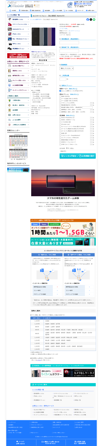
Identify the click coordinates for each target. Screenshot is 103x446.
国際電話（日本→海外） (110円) (71, 109)
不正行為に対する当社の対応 (82, 424)
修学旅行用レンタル (80, 412)
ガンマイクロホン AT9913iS (70, 137)
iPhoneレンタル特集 (80, 414)
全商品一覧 (77, 400)
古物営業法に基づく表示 (37, 427)
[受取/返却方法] (35, 10)
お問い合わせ (78, 427)
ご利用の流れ (34, 422)
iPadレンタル (38, 396)
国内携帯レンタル (39, 393)
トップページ (12, 422)
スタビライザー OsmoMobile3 (70, 135)
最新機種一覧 (58, 400)
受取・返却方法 (57, 422)
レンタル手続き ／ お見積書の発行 (79, 156)
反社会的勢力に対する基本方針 (61, 424)
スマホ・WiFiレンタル (58, 432)
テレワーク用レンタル (60, 412)
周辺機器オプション (39, 400)
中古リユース (34, 432)
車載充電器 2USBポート (68, 140)
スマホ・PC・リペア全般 (15, 432)
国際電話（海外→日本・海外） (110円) (73, 112)
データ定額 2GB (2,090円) (69, 98)
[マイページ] (79, 10)
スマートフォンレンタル (61, 393)
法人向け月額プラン (39, 409)
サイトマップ (56, 427)
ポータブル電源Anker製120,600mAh (72, 128)
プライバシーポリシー (36, 424)
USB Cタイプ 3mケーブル (69, 144)
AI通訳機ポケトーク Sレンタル (63, 414)
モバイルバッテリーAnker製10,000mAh (73, 126)
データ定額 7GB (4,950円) (69, 100)
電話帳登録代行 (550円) (68, 105)
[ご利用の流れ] (23, 10)
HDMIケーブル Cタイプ (68, 142)
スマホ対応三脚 (66, 122)
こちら (39, 360)
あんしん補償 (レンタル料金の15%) (72, 91)
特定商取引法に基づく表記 (15, 427)
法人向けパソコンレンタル (61, 409)
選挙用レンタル (78, 409)
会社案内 (11, 424)
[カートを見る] (68, 10)
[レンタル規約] (57, 10)
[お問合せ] (90, 10)
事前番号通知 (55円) (71, 107)
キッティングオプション (41, 414)
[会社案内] (46, 10)
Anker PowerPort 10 (68, 117)
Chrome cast (65, 124)
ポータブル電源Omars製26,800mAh (72, 131)
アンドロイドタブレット (81, 393)
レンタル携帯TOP (35, 19)
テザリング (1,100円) (68, 103)
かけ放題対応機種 (39, 412)
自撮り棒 (64, 133)
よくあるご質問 (79, 422)
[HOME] (12, 10)
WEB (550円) (65, 96)
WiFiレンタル (78, 396)
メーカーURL (64, 28)
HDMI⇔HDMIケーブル (68, 120)
